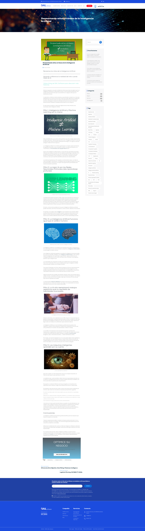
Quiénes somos (66, 511)
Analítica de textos (91, 116)
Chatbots (90, 139)
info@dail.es (67, 1)
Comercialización (91, 146)
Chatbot (94, 134)
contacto (52, 434)
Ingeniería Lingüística (92, 163)
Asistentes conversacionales (93, 119)
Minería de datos (91, 175)
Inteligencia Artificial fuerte (66, 254)
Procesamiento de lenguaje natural (93, 183)
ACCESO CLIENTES (89, 6)
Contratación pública (92, 153)
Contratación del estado (92, 151)
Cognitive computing (92, 144)
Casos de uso (65, 515)
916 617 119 (88, 518)
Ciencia (88, 93)
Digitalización (95, 156)
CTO (89, 156)
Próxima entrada (71, 471)
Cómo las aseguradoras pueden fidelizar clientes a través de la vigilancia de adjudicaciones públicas (94, 55)
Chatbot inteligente (91, 137)
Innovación (90, 165)
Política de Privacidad (61, 493)
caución (97, 132)
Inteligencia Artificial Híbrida (93, 170)
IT (88, 172)
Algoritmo (90, 114)
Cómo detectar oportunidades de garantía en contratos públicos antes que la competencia (94, 70)
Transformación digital (92, 193)
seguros (94, 190)
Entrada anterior (59, 467)
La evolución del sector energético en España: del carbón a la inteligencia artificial (94, 76)
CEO (89, 134)
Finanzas (90, 158)
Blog (63, 517)
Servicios (89, 98)
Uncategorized (90, 100)
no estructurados (72, 333)
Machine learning (95, 172)
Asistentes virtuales (91, 121)
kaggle (59, 211)
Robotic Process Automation (93, 188)
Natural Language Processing (93, 177)
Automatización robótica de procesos (93, 127)
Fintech (96, 158)
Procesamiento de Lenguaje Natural (58, 148)
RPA (89, 190)
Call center (90, 132)
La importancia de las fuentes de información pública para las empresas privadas (94, 82)
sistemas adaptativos (55, 281)
